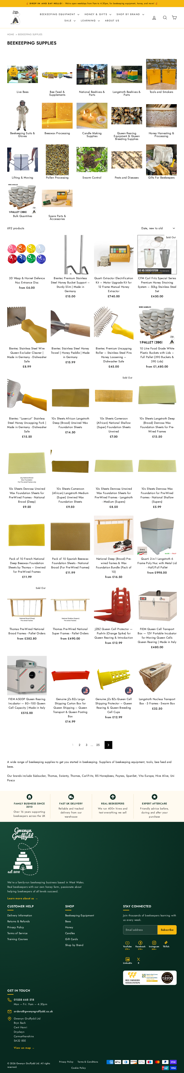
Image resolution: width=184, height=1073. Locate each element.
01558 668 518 (24, 1000)
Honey (69, 927)
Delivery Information (19, 915)
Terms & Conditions (88, 1061)
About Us (112, 20)
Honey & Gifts (97, 14)
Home (10, 34)
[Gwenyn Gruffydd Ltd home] (23, 851)
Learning (89, 20)
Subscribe (167, 930)
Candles (70, 933)
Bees (68, 921)
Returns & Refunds (18, 921)
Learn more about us (22, 898)
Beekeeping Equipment (58, 14)
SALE (69, 20)
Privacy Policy (15, 927)
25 (98, 745)
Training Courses (17, 939)
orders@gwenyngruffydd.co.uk (33, 1011)
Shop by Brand (129, 14)
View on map (24, 1048)
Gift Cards (71, 939)
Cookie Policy (78, 1068)
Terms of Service (17, 933)
